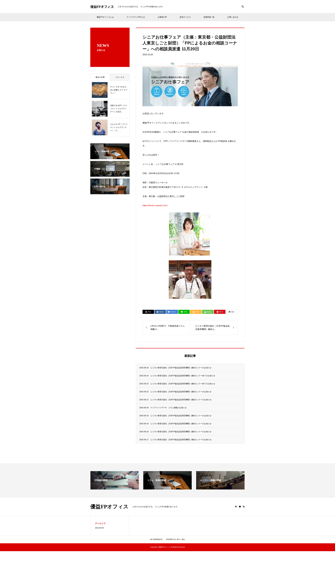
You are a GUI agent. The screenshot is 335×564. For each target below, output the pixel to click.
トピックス (119, 77)
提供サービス (185, 17)
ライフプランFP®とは (136, 17)
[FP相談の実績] (114, 488)
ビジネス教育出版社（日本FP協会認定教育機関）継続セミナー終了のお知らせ (182, 376)
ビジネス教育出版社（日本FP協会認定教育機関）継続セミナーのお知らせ (180, 368)
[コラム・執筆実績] (110, 157)
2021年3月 (99, 528)
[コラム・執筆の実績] (167, 488)
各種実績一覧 (208, 17)
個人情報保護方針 (156, 539)
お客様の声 (162, 17)
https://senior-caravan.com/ (155, 205)
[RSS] (244, 506)
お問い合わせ (232, 17)
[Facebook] (236, 506)
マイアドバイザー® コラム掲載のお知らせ (168, 408)
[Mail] (240, 506)
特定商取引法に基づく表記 (175, 539)
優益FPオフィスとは (105, 17)
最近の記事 (100, 77)
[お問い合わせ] (110, 192)
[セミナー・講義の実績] (220, 488)
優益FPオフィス (102, 6)
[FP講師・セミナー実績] (110, 175)
